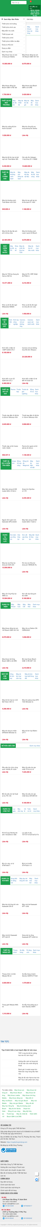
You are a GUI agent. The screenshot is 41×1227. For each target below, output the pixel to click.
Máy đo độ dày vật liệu (26, 174)
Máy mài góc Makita (16, 1103)
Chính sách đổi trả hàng (9, 1190)
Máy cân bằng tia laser (20, 175)
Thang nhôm (15, 951)
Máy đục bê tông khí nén (24, 879)
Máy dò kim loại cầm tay (18, 676)
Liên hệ (3, 1176)
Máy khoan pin (19, 1090)
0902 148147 (35, 14)
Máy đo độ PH (12, 248)
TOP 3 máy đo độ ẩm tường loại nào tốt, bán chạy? (27, 1054)
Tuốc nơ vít (29, 810)
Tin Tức (5, 1041)
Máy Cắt (24, 605)
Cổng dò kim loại (12, 676)
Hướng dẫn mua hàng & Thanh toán (13, 1167)
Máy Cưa (19, 605)
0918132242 (9, 1218)
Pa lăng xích (29, 951)
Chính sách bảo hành (8, 1185)
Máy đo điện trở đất (32, 464)
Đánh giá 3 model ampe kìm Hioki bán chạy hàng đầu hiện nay (28, 1071)
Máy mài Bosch (7, 1101)
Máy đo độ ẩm (15, 102)
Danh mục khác (7, 52)
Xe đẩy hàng (22, 951)
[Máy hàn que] (20, 1028)
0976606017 (28, 1206)
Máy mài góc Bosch (21, 1101)
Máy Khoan (13, 605)
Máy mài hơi (30, 880)
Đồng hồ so (32, 390)
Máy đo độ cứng (33, 174)
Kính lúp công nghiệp (16, 322)
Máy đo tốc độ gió (26, 102)
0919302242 (28, 1218)
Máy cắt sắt (30, 1103)
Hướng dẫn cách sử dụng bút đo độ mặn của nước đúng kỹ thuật (28, 1063)
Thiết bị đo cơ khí (7, 38)
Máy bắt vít (29, 1098)
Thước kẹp (19, 390)
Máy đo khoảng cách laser (12, 175)
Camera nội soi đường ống (22, 323)
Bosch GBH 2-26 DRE (14, 1116)
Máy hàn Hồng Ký (8, 1106)
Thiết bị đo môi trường (9, 24)
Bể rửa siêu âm (8, 745)
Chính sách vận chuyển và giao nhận (13, 1170)
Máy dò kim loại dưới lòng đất (29, 676)
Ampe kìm (14, 462)
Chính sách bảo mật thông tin (10, 1187)
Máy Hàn (29, 605)
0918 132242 (35, 11)
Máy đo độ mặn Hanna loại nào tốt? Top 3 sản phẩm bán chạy (28, 1078)
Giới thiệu (30, 19)
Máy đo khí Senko (15, 1108)
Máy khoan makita (14, 1095)
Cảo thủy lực (18, 537)
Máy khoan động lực (16, 1098)
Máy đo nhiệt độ (20, 102)
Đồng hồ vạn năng (19, 463)
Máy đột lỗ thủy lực (31, 537)
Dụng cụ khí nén (5, 879)
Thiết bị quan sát (7, 34)
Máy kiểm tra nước (8, 31)
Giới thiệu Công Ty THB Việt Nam (12, 1164)
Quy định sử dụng (6, 1182)
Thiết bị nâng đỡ (6, 951)
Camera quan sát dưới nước (31, 322)
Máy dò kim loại (5, 676)
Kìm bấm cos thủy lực (13, 537)
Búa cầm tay (20, 810)
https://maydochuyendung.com (17, 1142)
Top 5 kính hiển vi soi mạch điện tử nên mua (19, 1050)
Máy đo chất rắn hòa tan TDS (22, 249)
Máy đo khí (32, 102)
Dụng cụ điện (6, 48)
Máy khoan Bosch (16, 1093)
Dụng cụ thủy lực (7, 45)
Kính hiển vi (10, 322)
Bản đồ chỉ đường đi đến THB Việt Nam (14, 1173)
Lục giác (14, 810)
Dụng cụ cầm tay (6, 810)
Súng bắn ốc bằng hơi (14, 880)
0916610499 (9, 1206)
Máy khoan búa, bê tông (29, 30)
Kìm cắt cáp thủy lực (25, 537)
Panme (13, 389)
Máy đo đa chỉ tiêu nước (31, 248)
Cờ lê (25, 810)
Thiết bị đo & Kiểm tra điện (11, 41)
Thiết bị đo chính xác (9, 27)
